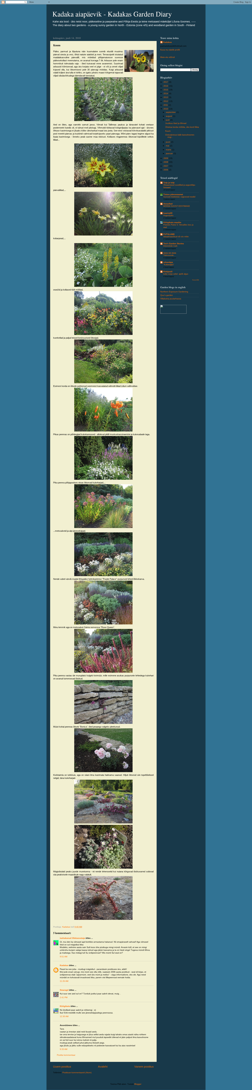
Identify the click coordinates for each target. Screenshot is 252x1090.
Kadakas (64, 965)
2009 (166, 158)
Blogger (137, 1084)
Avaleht (102, 1066)
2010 (166, 109)
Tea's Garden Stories (173, 243)
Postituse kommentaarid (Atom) (77, 1072)
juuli (168, 120)
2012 (166, 101)
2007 (166, 166)
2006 (166, 170)
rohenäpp (168, 262)
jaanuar (169, 153)
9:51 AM (63, 957)
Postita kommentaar (66, 1055)
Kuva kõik (195, 280)
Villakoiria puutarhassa (170, 299)
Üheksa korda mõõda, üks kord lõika (182, 127)
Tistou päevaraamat (173, 194)
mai (168, 146)
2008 (166, 162)
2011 (165, 105)
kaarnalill (167, 213)
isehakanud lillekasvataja (72, 938)
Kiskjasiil (167, 271)
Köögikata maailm (172, 222)
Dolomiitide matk (170, 246)
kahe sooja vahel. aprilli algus (175, 274)
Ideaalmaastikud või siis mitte (176, 236)
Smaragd (64, 990)
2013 (166, 97)
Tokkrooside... (169, 255)
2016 (166, 86)
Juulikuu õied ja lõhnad (175, 123)
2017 (166, 82)
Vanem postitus (144, 1066)
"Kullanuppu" (168, 264)
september (171, 112)
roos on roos (169, 253)
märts (169, 150)
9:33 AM (63, 1049)
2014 (166, 93)
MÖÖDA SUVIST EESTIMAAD (176, 206)
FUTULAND (169, 234)
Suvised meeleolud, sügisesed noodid (179, 197)
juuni (168, 142)
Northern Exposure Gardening (174, 292)
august (169, 116)
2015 (166, 90)
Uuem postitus (62, 1066)
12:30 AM (64, 1016)
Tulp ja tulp (169, 183)
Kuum (168, 131)
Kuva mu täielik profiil (170, 50)
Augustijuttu (168, 215)
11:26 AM (64, 981)
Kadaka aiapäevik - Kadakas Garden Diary (112, 13)
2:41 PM (64, 997)
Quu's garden (166, 295)
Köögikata (65, 1006)
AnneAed (168, 204)
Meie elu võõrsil (167, 57)
